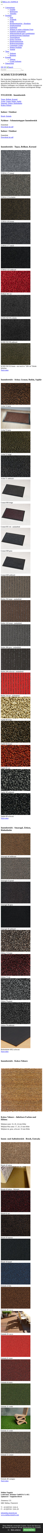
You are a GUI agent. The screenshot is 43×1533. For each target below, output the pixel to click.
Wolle (12, 21)
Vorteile (12, 49)
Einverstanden (29, 1530)
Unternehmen (10, 8)
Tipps (7, 51)
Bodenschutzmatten (16, 43)
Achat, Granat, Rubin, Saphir (11, 101)
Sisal (11, 17)
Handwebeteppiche (16, 41)
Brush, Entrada (6, 116)
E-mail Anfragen (15, 61)
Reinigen (13, 55)
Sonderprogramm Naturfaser (20, 35)
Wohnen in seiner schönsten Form (21, 29)
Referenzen (14, 12)
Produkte (8, 15)
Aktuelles (13, 14)
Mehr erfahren (16, 1530)
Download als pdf (7, 127)
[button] (2, 4)
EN (5, 67)
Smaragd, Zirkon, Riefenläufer (11, 103)
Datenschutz (9, 63)
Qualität (12, 10)
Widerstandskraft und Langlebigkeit (22, 33)
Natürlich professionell (17, 31)
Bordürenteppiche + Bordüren (20, 23)
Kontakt (8, 57)
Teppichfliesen (15, 37)
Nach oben (4, 370)
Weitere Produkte (16, 47)
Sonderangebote (15, 25)
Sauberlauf (13, 27)
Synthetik (13, 19)
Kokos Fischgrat (15, 39)
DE (2, 67)
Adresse (12, 59)
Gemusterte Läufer (16, 45)
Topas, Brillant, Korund (9, 99)
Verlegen (13, 53)
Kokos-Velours (6, 105)
